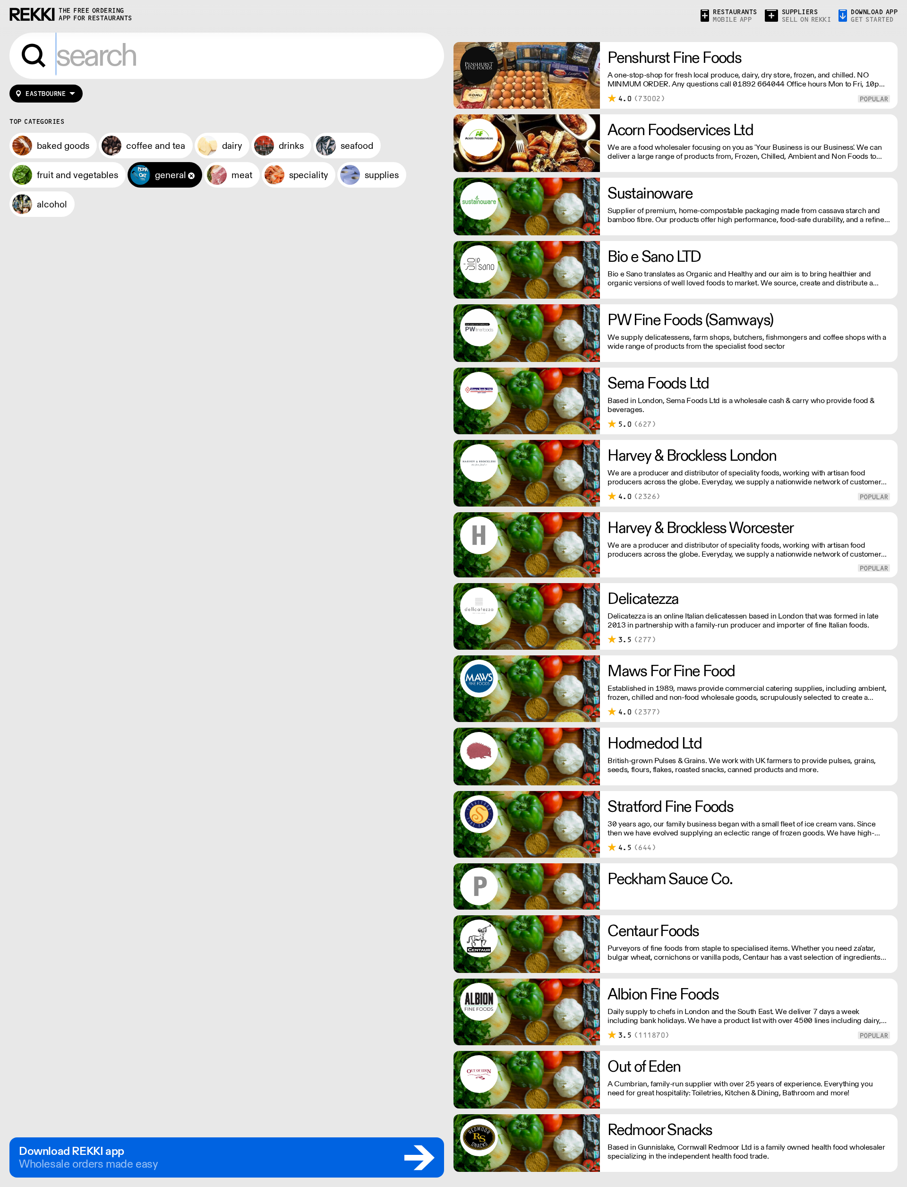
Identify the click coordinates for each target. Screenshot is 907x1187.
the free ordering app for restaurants (95, 14)
